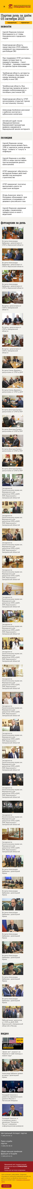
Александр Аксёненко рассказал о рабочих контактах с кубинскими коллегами (16, 112)
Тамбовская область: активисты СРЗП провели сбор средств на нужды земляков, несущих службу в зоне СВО (16, 76)
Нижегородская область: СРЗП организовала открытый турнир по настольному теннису (16, 101)
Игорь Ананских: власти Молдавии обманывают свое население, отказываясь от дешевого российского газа (15, 198)
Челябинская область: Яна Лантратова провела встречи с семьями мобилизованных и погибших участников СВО (16, 89)
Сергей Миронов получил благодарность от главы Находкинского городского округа (14, 35)
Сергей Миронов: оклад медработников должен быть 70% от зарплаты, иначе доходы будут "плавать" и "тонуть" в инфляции (16, 147)
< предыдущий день (12, 22)
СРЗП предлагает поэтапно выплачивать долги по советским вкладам (14, 186)
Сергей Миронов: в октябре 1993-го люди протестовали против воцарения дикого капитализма (14, 161)
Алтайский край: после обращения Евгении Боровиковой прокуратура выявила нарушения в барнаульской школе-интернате (16, 125)
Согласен (6, 1186)
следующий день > (25, 22)
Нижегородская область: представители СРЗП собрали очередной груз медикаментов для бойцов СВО (16, 48)
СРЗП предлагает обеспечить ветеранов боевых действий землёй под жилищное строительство (15, 174)
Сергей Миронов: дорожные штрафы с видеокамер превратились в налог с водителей (14, 211)
